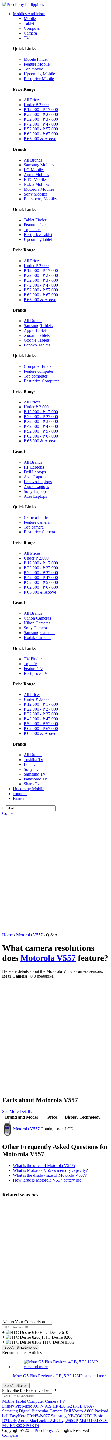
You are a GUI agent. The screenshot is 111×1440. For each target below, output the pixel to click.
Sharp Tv (32, 784)
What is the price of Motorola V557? (44, 1165)
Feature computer (38, 371)
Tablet (29, 23)
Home (7, 935)
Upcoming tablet (38, 239)
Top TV (30, 663)
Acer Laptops (35, 496)
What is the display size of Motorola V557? (50, 1175)
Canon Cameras (37, 618)
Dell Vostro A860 (78, 1411)
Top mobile (33, 69)
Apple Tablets (35, 330)
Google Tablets (37, 340)
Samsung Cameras (39, 632)
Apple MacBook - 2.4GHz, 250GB (48, 1420)
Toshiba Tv (33, 759)
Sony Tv (31, 769)
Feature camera (37, 522)
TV (27, 38)
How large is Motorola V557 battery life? (48, 1180)
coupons (20, 793)
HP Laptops (34, 467)
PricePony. (43, 1430)
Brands (19, 798)
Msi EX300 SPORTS (20, 1425)
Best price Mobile (39, 78)
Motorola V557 (29, 935)
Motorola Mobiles (39, 189)
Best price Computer (41, 381)
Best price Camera (39, 532)
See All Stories (15, 1386)
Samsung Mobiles (39, 165)
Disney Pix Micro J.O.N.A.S (26, 1406)
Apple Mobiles (36, 174)
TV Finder (33, 659)
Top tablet (32, 229)
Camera (30, 33)
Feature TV (33, 668)
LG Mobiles (34, 169)
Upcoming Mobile (39, 74)
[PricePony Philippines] (23, 4)
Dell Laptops (35, 472)
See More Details (17, 1111)
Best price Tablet (38, 234)
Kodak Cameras (37, 637)
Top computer (35, 376)
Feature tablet (35, 225)
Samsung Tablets (38, 325)
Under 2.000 (36, 104)
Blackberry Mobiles (40, 199)
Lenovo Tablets (37, 345)
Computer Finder (38, 366)
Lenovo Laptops (38, 481)
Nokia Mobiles (36, 184)
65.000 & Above (40, 138)
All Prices (32, 99)
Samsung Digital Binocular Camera (32, 1411)
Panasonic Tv (35, 779)
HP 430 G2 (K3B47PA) (73, 1406)
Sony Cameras (36, 627)
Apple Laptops (36, 486)
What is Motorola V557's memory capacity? (50, 1170)
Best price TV (36, 673)
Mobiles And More (29, 13)
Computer (32, 28)
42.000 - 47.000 (41, 124)
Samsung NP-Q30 (66, 1416)
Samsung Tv (34, 774)
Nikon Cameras (37, 623)
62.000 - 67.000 (41, 134)
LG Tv (30, 764)
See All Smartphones (20, 1347)
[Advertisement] (55, 874)
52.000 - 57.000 (41, 129)
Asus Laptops (35, 477)
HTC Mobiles (35, 179)
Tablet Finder (35, 220)
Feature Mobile (37, 64)
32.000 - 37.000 (41, 119)
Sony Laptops (35, 491)
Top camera (34, 527)
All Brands (33, 160)
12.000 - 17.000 (41, 109)
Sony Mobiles (35, 194)
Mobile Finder (36, 59)
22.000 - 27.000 (41, 114)
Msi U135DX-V (93, 1420)
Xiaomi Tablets (37, 335)
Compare (10, 1435)
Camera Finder (36, 517)
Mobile (30, 18)
